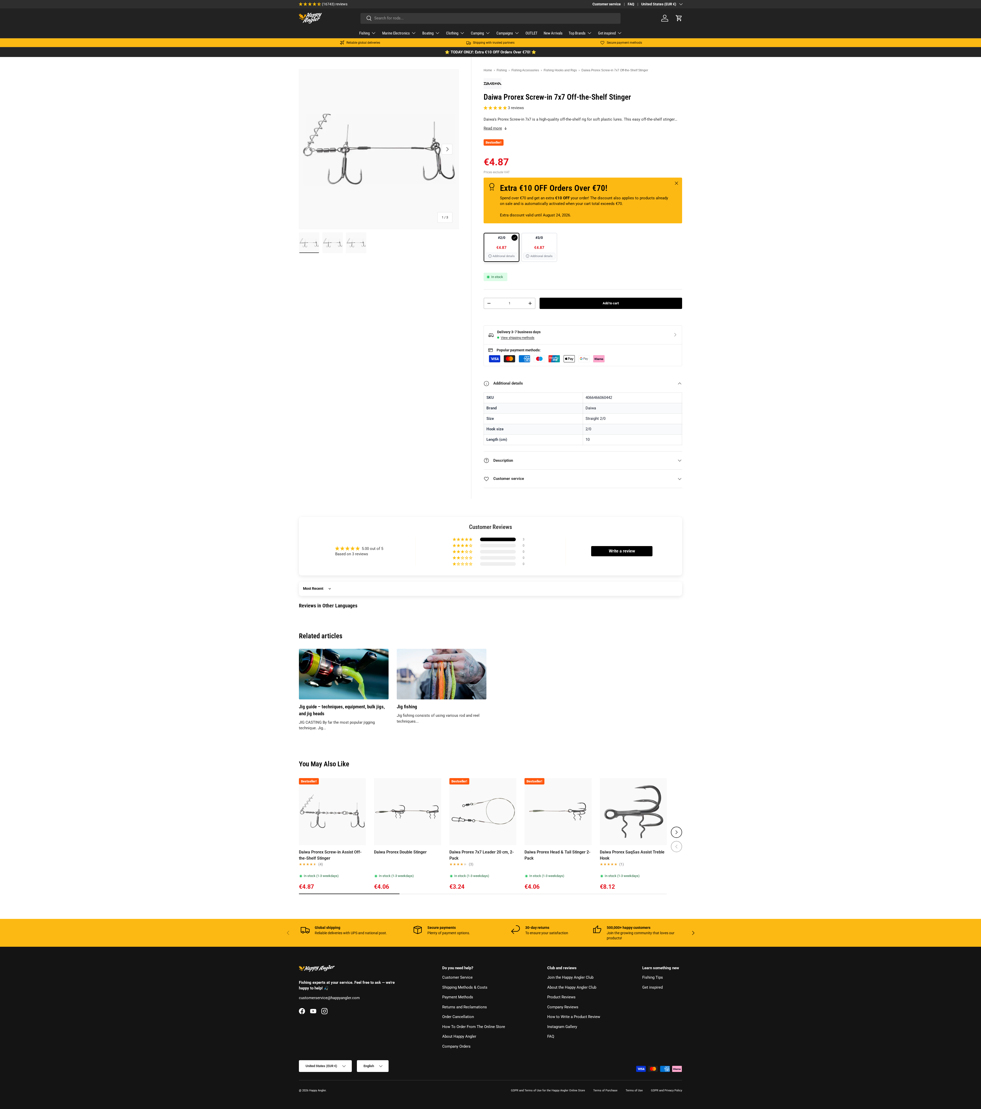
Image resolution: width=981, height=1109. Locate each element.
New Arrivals (553, 33)
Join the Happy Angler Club (570, 977)
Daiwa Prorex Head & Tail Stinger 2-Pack (557, 855)
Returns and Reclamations (464, 1007)
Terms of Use (634, 1090)
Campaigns (504, 33)
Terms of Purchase (605, 1090)
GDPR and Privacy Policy (666, 1090)
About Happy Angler (459, 1036)
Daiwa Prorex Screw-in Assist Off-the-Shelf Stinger (330, 855)
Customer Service (457, 977)
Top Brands (577, 33)
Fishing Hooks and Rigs (560, 70)
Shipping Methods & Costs (464, 987)
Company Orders (456, 1046)
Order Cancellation (458, 1017)
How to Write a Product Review (573, 1017)
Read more (493, 128)
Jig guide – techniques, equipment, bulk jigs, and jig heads (342, 710)
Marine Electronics (396, 33)
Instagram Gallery (562, 1026)
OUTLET (531, 33)
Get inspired (607, 33)
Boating (428, 33)
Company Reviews (562, 1007)
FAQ (631, 4)
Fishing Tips (652, 977)
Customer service (606, 4)
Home (488, 70)
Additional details (504, 256)
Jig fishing (407, 707)
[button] (679, 18)
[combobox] (490, 18)
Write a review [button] (622, 551)
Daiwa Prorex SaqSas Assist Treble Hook (632, 855)
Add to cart (611, 303)
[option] (501, 247)
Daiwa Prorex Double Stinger (400, 852)
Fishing (364, 33)
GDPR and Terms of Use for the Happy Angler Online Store (548, 1090)
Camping (477, 33)
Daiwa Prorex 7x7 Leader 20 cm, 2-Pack (481, 855)
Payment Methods (457, 997)
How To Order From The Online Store (473, 1026)
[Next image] (360, 811)
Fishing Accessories (525, 70)
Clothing (452, 33)
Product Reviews (561, 997)
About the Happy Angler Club (571, 987)
